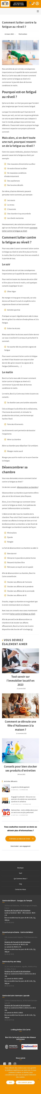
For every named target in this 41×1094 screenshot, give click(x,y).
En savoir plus (25, 1082)
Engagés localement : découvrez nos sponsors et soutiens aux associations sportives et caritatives (23, 799)
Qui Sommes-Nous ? (20, 879)
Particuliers (23, 34)
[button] (18, 4)
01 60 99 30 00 (9, 922)
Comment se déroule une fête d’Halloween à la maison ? (20, 725)
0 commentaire (24, 789)
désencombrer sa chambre (27, 487)
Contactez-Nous (20, 889)
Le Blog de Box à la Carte (20, 1029)
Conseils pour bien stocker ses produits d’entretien (20, 768)
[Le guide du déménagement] (6, 788)
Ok (10, 1082)
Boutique (20, 868)
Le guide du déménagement (20, 787)
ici (31, 629)
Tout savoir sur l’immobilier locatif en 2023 (21, 680)
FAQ (20, 884)
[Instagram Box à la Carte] (16, 1064)
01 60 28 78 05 (9, 954)
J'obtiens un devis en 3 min (19, 839)
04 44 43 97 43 (9, 986)
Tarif (20, 873)
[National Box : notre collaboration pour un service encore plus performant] (6, 812)
